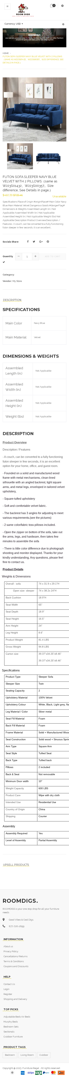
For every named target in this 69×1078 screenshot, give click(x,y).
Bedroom (10, 1055)
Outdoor (43, 1055)
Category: (9, 274)
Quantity (8, 256)
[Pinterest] (48, 242)
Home (6, 53)
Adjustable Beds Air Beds (17, 1016)
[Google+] (41, 242)
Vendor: (7, 281)
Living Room (27, 1055)
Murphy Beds (11, 1021)
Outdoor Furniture (13, 1036)
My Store (17, 281)
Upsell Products (16, 865)
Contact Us (9, 984)
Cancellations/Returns (15, 956)
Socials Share (11, 241)
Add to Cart (53, 256)
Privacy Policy (11, 951)
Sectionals (9, 1031)
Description (12, 300)
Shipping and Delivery (15, 999)
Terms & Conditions (14, 961)
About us (8, 946)
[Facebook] (28, 242)
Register (8, 994)
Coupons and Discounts (16, 966)
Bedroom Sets (11, 1026)
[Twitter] (34, 242)
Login (6, 989)
